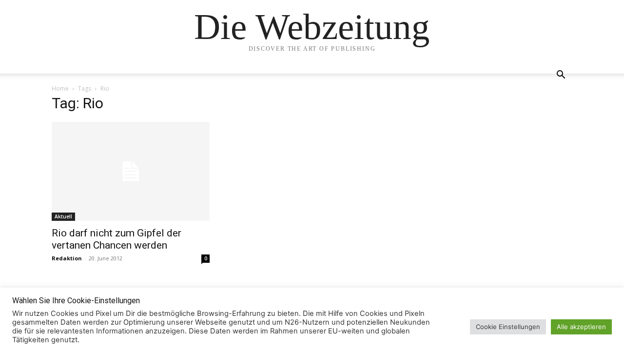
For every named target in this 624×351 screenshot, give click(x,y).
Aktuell (63, 216)
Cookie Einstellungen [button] (508, 327)
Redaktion (67, 258)
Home (60, 88)
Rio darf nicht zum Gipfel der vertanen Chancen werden (116, 239)
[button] (560, 75)
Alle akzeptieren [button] (581, 327)
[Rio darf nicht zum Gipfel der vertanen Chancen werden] (131, 171)
